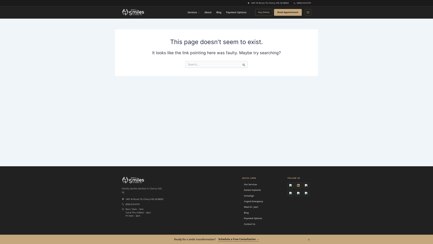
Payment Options (236, 12)
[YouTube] (306, 185)
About (208, 12)
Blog (218, 12)
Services (192, 12)
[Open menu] (308, 12)
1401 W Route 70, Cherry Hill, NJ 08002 (270, 2)
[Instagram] (291, 193)
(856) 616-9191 (304, 2)
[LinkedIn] (298, 185)
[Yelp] (306, 193)
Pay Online (263, 12)
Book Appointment (287, 12)
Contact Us (249, 224)
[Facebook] (298, 193)
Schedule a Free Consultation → (238, 239)
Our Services (250, 184)
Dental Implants (252, 189)
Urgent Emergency (253, 201)
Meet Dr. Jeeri (251, 206)
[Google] (291, 185)
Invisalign (249, 195)
